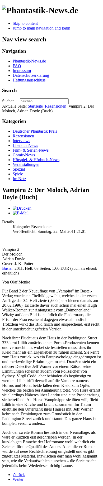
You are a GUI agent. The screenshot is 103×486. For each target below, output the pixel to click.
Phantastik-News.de (29, 61)
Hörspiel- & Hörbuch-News (36, 159)
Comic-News (24, 155)
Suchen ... (10, 101)
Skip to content (25, 23)
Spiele (18, 174)
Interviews (21, 140)
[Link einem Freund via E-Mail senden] (21, 213)
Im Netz (19, 178)
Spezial (19, 169)
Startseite (35, 106)
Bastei (7, 268)
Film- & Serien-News (31, 150)
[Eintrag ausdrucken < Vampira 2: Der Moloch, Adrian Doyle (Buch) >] (22, 208)
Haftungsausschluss (29, 80)
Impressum (22, 70)
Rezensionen (55, 106)
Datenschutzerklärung (31, 75)
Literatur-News (25, 145)
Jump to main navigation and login (41, 28)
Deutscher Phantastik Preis (35, 131)
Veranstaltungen (26, 164)
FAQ (17, 66)
